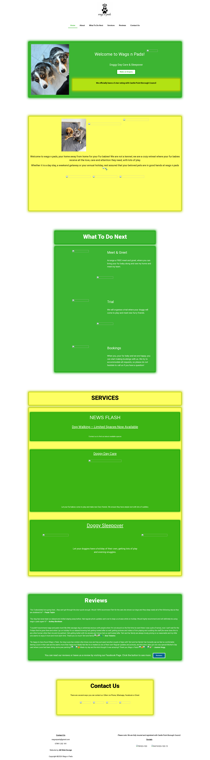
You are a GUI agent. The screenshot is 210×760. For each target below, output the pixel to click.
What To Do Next (96, 25)
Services (111, 25)
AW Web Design (65, 750)
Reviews (122, 25)
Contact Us (135, 25)
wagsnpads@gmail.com (61, 739)
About (82, 25)
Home (72, 25)
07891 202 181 (61, 744)
